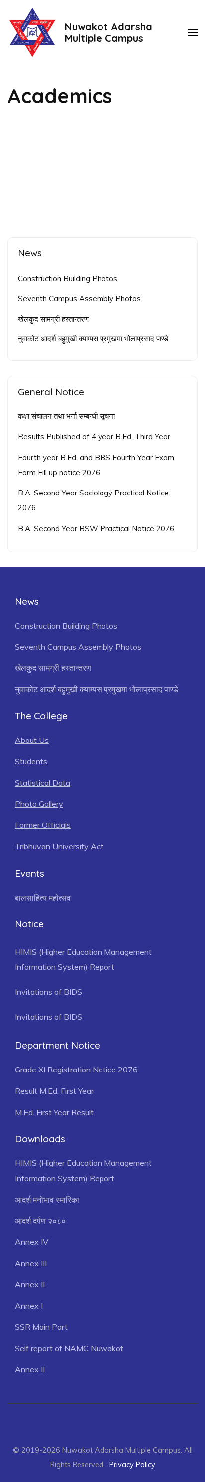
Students (31, 761)
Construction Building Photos (67, 278)
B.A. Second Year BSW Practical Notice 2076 (96, 528)
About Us (32, 740)
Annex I (29, 1306)
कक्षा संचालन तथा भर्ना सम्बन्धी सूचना (66, 416)
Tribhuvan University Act (59, 846)
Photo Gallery (39, 804)
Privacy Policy (132, 1464)
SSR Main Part (41, 1327)
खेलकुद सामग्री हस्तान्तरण (53, 319)
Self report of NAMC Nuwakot (69, 1348)
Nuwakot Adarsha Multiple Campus (108, 32)
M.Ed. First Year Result (54, 1112)
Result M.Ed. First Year (54, 1091)
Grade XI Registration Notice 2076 (76, 1069)
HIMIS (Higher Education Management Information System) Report (83, 959)
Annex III (31, 1263)
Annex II (30, 1284)
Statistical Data (42, 783)
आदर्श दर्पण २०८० (40, 1221)
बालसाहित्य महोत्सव (43, 898)
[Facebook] (97, 1421)
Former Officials (43, 825)
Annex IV (31, 1242)
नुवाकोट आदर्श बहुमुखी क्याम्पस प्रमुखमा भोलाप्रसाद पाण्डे (93, 338)
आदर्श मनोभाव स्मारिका (47, 1200)
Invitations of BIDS (48, 992)
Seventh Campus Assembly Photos (79, 298)
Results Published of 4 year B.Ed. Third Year (94, 436)
